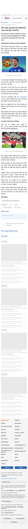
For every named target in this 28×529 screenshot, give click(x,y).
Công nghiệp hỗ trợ (20, 445)
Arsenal (6, 126)
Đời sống (3, 432)
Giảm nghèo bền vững (7, 448)
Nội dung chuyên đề (20, 451)
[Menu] (2, 18)
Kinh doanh (18, 423)
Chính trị (17, 420)
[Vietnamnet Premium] (5, 421)
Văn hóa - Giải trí (19, 432)
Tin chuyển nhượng (17, 22)
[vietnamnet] (7, 19)
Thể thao (5, 22)
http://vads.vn (9, 512)
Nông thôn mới (19, 448)
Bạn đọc (17, 442)
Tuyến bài (7, 467)
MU (22, 46)
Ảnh (2, 457)
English (3, 454)
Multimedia (4, 460)
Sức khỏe (3, 435)
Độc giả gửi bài (20, 518)
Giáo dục (3, 429)
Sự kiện (21, 467)
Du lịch (17, 439)
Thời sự (3, 423)
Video (16, 457)
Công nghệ (18, 435)
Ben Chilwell (17, 207)
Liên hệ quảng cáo (6, 501)
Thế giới (17, 429)
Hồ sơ (16, 454)
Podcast (17, 460)
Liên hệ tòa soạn (6, 482)
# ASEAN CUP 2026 (17, 18)
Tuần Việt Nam (5, 445)
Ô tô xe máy (4, 439)
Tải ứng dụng (7, 518)
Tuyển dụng (14, 522)
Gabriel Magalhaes (7, 207)
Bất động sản (4, 442)
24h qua (3, 463)
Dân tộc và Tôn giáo (6, 426)
